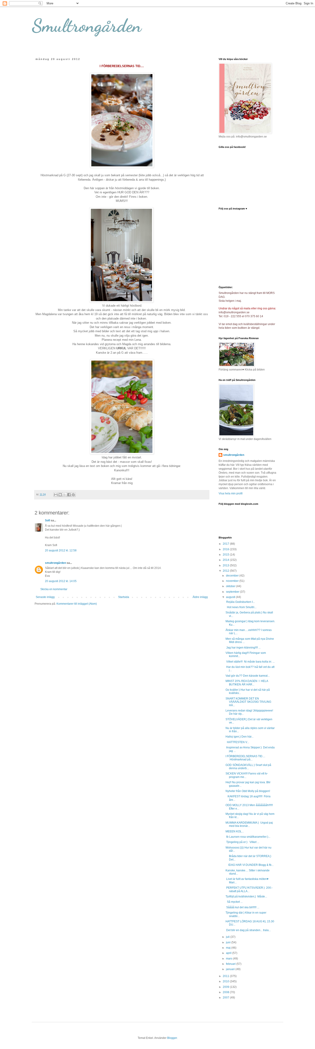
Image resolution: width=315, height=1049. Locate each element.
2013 (226, 565)
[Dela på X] (64, 494)
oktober (231, 586)
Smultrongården (86, 25)
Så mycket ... (234, 901)
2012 (226, 570)
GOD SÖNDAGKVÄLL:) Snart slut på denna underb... (248, 766)
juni (228, 942)
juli (228, 936)
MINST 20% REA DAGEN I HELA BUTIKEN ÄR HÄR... (247, 682)
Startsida (123, 597)
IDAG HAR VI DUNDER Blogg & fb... (249, 865)
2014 (226, 560)
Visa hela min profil (231, 493)
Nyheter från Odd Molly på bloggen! (248, 791)
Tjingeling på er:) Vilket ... (242, 842)
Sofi (47, 520)
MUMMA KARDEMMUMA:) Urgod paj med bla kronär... (249, 824)
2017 (226, 543)
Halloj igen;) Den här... (239, 736)
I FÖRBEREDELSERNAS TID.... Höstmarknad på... (245, 758)
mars (229, 958)
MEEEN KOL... (235, 831)
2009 (226, 987)
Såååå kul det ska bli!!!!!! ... (242, 907)
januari (230, 969)
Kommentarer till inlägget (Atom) (76, 603)
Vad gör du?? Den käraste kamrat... (248, 675)
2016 (226, 549)
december (232, 575)
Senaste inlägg (45, 597)
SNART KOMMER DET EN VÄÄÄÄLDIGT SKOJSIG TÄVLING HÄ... (248, 702)
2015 (226, 554)
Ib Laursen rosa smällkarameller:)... (248, 836)
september (233, 591)
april (229, 953)
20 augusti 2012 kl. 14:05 (61, 581)
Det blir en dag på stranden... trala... (248, 930)
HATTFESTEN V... (237, 742)
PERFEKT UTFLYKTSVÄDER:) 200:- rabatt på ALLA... (249, 889)
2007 (226, 997)
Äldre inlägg (200, 597)
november (232, 581)
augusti (231, 597)
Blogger (172, 1038)
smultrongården (55, 563)
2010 (226, 981)
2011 (226, 976)
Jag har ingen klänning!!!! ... (243, 647)
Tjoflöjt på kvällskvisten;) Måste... (246, 896)
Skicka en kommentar (53, 589)
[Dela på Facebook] (69, 494)
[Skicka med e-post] (55, 494)
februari (231, 963)
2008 (226, 992)
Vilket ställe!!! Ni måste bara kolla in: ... (250, 661)
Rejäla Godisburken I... (240, 602)
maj (228, 947)
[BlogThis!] (60, 494)
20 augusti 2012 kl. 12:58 (61, 550)
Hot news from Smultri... (241, 607)
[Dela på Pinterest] (73, 494)
